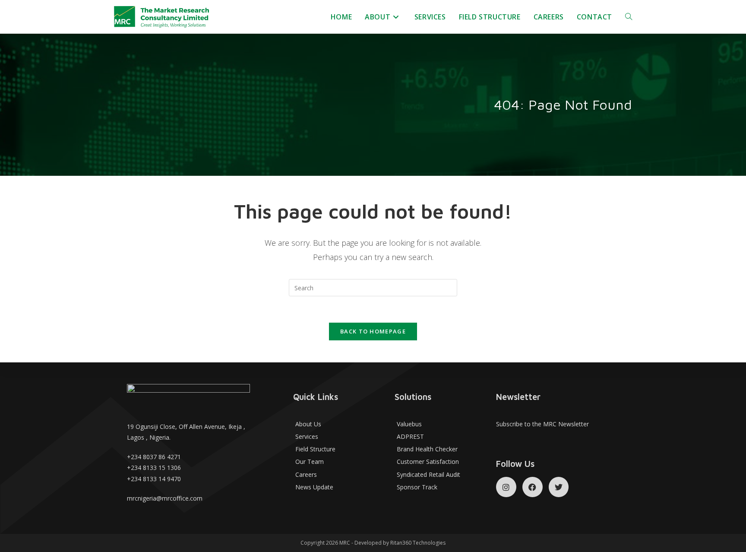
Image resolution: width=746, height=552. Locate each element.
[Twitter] (559, 487)
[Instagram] (506, 487)
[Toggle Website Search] (629, 17)
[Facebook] (532, 487)
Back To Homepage (373, 331)
